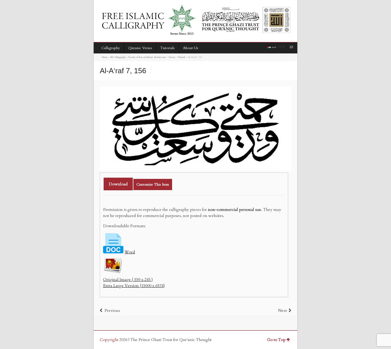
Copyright (109, 339)
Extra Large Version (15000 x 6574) (134, 285)
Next (282, 310)
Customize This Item (152, 184)
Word (129, 252)
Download (118, 184)
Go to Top (276, 339)
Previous (112, 310)
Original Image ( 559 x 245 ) (128, 279)
